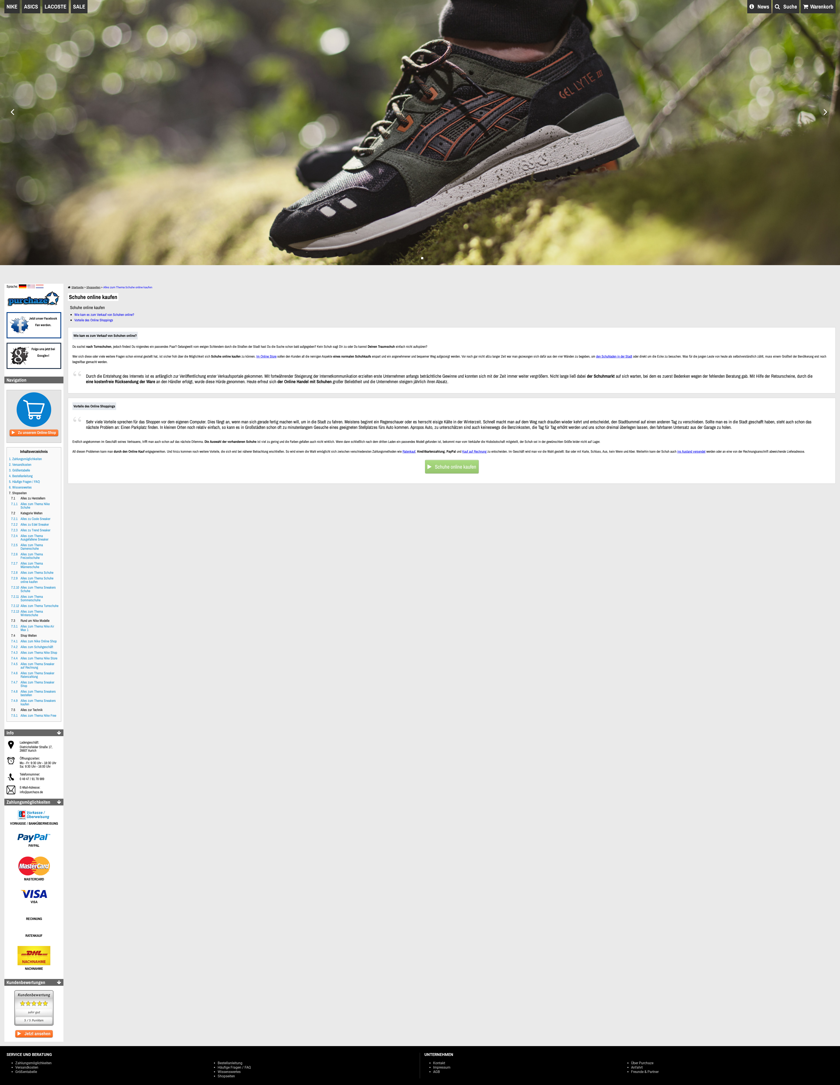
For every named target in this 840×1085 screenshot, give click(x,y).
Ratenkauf (408, 451)
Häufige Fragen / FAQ (234, 1067)
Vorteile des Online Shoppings (93, 320)
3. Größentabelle (19, 470)
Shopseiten (93, 287)
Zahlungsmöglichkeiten (33, 1063)
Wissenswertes (229, 1072)
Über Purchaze (642, 1063)
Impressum (441, 1067)
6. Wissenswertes (20, 487)
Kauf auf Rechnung (474, 451)
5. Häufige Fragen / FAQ (24, 481)
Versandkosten (26, 1067)
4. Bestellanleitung (21, 475)
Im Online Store (266, 356)
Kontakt (439, 1063)
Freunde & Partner (645, 1072)
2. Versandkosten (20, 464)
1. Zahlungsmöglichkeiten (25, 458)
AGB (436, 1072)
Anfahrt (637, 1067)
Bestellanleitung (230, 1063)
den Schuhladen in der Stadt (614, 356)
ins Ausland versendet (691, 451)
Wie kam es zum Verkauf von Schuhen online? (104, 314)
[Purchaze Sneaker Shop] (34, 306)
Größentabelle (26, 1072)
